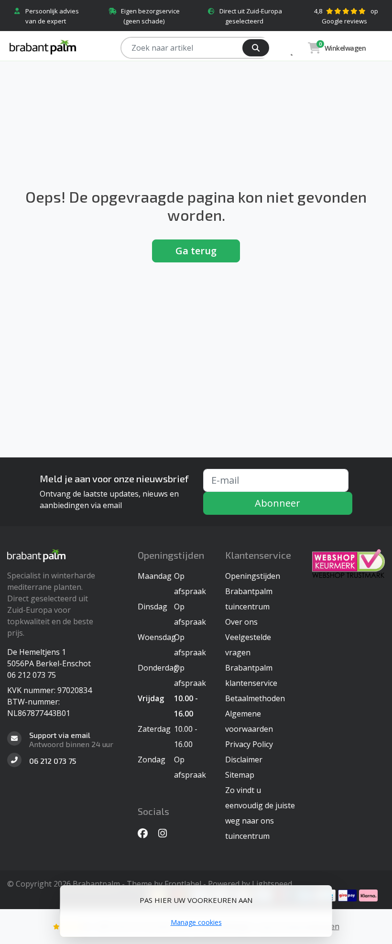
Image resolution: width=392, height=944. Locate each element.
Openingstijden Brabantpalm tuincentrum (252, 591)
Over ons (241, 622)
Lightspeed (272, 884)
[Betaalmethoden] (347, 895)
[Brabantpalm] (63, 47)
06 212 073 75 (31, 675)
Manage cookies (196, 922)
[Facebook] (146, 833)
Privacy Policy (249, 744)
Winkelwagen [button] (342, 47)
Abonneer (277, 503)
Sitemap (239, 775)
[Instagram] (166, 833)
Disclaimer (243, 759)
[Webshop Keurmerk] (348, 563)
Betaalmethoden (255, 698)
